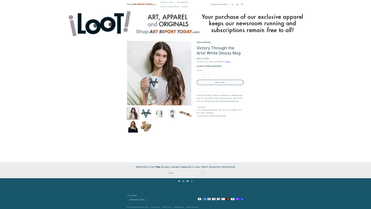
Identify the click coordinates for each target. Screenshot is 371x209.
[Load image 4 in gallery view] (172, 113)
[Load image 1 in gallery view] (133, 113)
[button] (167, 2)
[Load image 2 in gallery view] (146, 113)
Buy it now (220, 89)
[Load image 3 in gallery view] (159, 113)
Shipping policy (179, 207)
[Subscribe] (202, 173)
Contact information (192, 207)
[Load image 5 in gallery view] (185, 113)
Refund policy (155, 207)
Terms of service (167, 207)
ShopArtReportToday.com (140, 207)
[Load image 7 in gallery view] (146, 127)
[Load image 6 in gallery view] (133, 127)
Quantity (200, 70)
